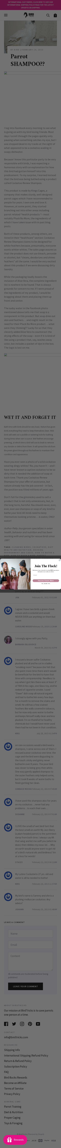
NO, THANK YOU (46, 583)
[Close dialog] (59, 560)
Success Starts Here (46, 580)
